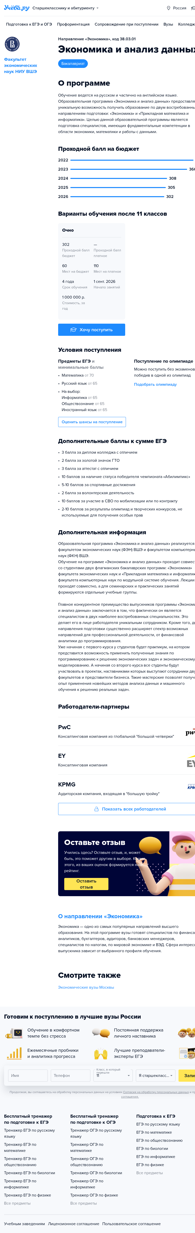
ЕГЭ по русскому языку (158, 1124)
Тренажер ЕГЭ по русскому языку (29, 1133)
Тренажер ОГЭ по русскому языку (96, 1133)
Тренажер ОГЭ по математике (86, 1147)
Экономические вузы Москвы (86, 987)
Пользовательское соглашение (131, 1223)
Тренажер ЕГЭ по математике (20, 1147)
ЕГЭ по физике (150, 1164)
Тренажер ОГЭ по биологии (96, 1172)
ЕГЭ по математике (154, 1132)
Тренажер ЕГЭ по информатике (20, 1184)
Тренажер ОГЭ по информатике (86, 1184)
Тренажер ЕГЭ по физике (27, 1195)
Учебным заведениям (24, 1223)
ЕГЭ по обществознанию (159, 1140)
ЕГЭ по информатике (155, 1156)
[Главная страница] (16, 8)
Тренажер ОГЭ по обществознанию (86, 1161)
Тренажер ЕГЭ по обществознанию (20, 1161)
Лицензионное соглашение (73, 1223)
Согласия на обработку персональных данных (156, 1092)
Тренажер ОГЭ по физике (94, 1195)
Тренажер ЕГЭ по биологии (29, 1172)
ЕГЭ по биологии (152, 1148)
